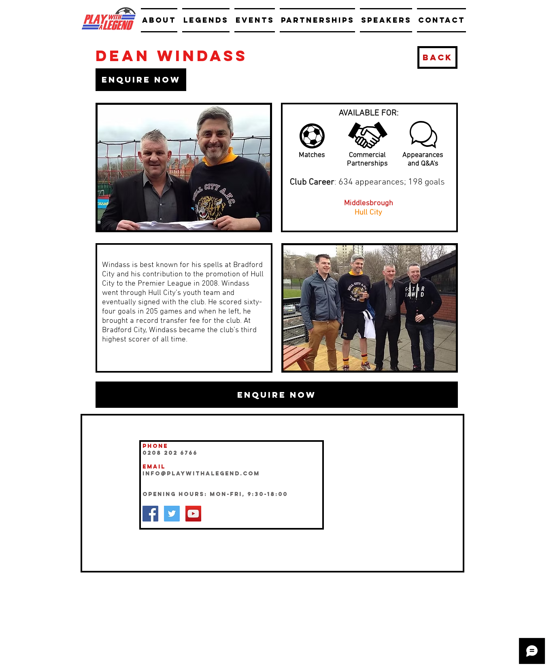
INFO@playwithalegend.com (201, 473)
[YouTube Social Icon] (193, 513)
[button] (141, 79)
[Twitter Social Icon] (172, 513)
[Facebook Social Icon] (150, 513)
